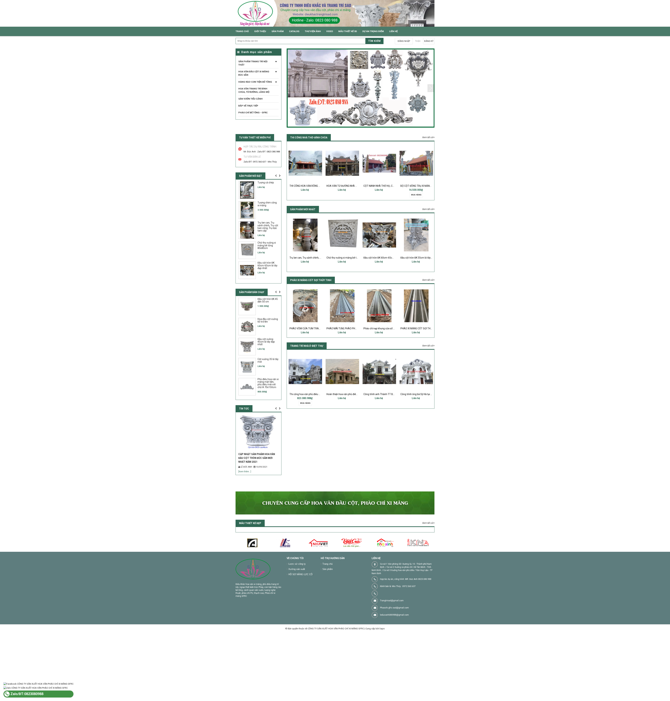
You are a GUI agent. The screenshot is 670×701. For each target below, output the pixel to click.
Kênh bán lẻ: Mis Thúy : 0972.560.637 (398, 606)
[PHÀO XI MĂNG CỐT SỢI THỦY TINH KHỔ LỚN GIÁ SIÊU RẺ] (379, 306)
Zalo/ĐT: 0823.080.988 (268, 151)
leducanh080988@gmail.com (394, 635)
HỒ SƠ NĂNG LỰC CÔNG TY (303, 594)
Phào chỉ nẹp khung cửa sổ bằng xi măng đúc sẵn (353, 328)
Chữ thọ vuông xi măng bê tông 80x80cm (311, 257)
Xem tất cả (427, 137)
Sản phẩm (327, 589)
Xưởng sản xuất (296, 589)
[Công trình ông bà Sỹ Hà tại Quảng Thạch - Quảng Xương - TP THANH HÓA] (379, 371)
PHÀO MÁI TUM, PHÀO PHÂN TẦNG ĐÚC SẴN (314, 328)
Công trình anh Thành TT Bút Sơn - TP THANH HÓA (354, 394)
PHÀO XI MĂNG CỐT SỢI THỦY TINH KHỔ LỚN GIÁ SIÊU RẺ (394, 328)
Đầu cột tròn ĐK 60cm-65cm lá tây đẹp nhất (350, 257)
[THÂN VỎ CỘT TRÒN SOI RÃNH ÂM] (416, 306)
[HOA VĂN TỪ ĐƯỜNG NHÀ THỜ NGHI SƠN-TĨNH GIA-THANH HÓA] (305, 163)
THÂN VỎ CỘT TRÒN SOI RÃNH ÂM (419, 328)
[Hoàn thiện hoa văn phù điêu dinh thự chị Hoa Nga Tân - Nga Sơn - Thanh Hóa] (305, 371)
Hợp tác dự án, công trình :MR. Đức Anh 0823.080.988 (405, 599)
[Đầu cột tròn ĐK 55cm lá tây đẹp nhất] (379, 235)
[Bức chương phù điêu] (416, 235)
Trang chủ (327, 583)
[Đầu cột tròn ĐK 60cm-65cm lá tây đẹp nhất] (342, 235)
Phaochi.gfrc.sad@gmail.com (394, 627)
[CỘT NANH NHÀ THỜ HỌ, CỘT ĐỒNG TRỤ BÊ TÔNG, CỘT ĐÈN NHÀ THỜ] (342, 163)
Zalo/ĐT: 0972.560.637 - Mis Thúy (260, 161)
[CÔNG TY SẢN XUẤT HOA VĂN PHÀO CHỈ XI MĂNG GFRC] (335, 13)
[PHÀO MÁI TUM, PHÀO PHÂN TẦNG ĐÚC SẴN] (305, 306)
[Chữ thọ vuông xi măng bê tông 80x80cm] (305, 235)
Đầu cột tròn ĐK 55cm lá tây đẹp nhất (383, 257)
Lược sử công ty (297, 583)
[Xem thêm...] (244, 491)
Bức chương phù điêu (416, 257)
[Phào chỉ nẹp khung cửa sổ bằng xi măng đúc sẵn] (342, 306)
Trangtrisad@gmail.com (392, 620)
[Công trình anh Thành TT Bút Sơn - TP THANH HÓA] (342, 371)
